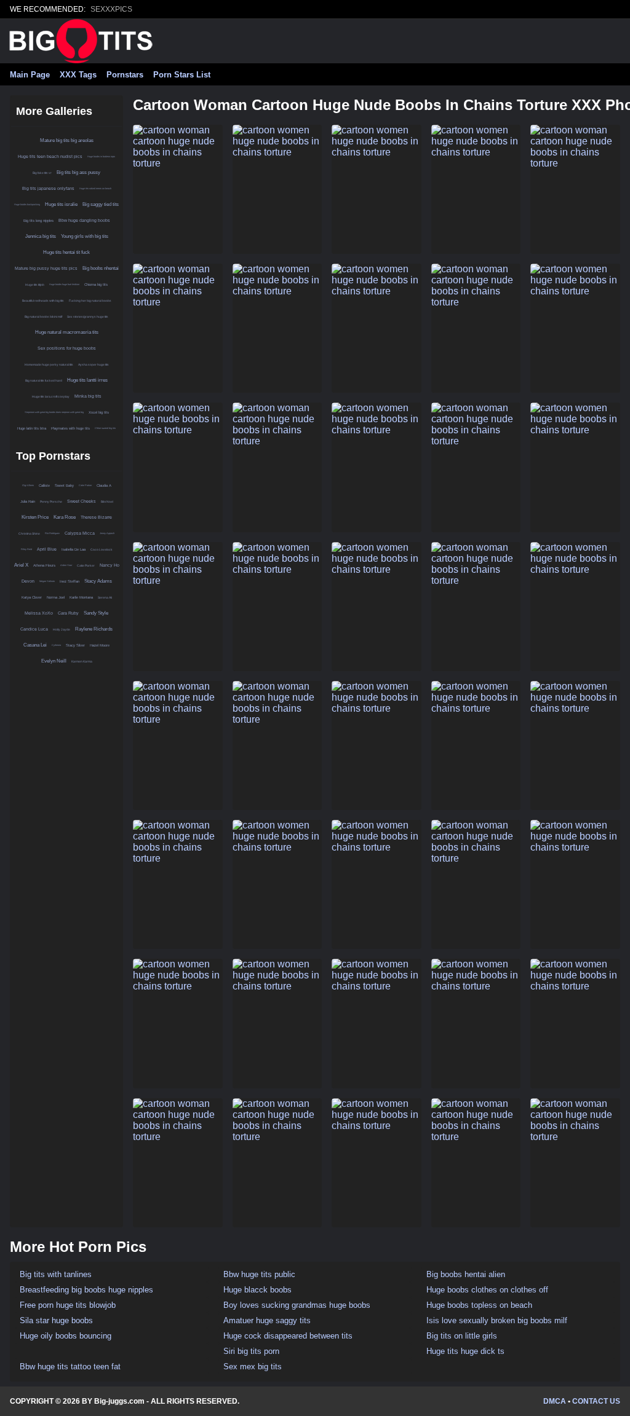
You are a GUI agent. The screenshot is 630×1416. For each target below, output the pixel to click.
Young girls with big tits (84, 236)
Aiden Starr (66, 565)
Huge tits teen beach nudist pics (50, 156)
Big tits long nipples (38, 220)
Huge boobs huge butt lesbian (64, 284)
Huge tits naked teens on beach (95, 188)
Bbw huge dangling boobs (84, 220)
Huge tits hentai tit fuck (66, 252)
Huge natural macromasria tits (66, 332)
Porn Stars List (181, 74)
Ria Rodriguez (52, 533)
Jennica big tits (40, 236)
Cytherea (56, 645)
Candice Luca (34, 629)
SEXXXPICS (111, 9)
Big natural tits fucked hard (43, 380)
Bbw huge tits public (259, 1274)
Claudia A (104, 485)
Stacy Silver (75, 645)
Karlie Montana (81, 597)
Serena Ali (105, 597)
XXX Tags (78, 74)
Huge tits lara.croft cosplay (51, 396)
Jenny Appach (107, 533)
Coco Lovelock (101, 549)
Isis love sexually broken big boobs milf (496, 1320)
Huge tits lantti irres (87, 380)
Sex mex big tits (252, 1366)
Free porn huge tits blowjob (68, 1305)
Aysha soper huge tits (93, 364)
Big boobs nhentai (100, 268)
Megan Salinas (47, 581)
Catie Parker (85, 485)
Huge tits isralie (61, 204)
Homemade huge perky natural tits (49, 364)
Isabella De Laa (74, 549)
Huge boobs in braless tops (101, 156)
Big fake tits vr (42, 173)
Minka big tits (88, 396)
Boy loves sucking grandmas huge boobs (296, 1305)
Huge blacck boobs (257, 1289)
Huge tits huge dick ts (465, 1351)
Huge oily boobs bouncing (65, 1335)
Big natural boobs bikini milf (43, 316)
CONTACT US (596, 1401)
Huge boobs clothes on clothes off (487, 1289)
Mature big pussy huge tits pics (46, 268)
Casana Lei (35, 645)
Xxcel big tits (99, 412)
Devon (28, 581)
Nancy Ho (109, 565)
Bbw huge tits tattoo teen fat (70, 1366)
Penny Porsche (51, 501)
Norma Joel (56, 597)
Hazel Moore (100, 645)
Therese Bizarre (96, 517)
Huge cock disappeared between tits (288, 1335)
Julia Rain (27, 501)
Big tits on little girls (461, 1335)
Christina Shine (29, 533)
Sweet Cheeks (81, 501)
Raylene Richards (94, 629)
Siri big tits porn (251, 1351)
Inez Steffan (69, 581)
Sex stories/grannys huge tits (87, 316)
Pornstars (124, 74)
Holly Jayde (61, 629)
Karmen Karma (81, 661)
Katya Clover (32, 597)
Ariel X (21, 565)
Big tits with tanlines (56, 1274)
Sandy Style (96, 613)
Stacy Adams (98, 581)
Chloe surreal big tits (105, 428)
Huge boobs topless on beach (479, 1305)
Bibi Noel (107, 501)
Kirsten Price (35, 517)
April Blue (47, 549)
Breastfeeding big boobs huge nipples (86, 1289)
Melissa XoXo (39, 613)
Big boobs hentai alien (465, 1274)
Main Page (30, 74)
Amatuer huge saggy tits (267, 1320)
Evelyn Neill (53, 661)
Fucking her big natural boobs (90, 300)
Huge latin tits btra (31, 428)
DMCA (554, 1401)
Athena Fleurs (44, 565)
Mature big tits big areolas (67, 140)
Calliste (44, 485)
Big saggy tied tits (100, 204)
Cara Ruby (68, 613)
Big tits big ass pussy (78, 172)
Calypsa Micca (80, 533)
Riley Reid (26, 549)
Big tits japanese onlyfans (48, 188)
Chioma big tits (96, 284)
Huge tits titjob (34, 284)
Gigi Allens (28, 485)
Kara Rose (65, 517)
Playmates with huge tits (70, 428)
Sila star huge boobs (56, 1320)
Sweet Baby (64, 485)
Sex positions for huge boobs (67, 348)
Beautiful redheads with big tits (43, 300)
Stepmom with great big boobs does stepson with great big (54, 412)
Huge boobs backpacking (27, 204)
